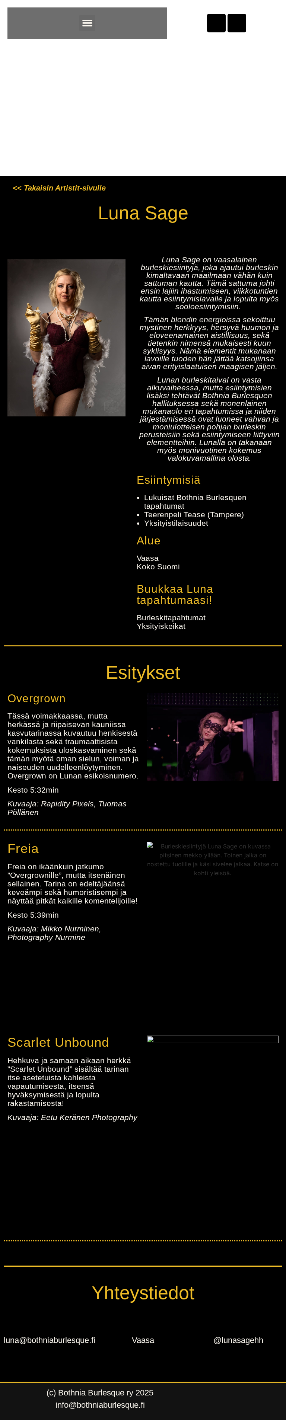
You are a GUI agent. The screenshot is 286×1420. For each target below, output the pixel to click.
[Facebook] (216, 23)
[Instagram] (237, 23)
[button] (87, 23)
